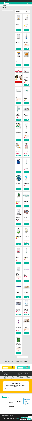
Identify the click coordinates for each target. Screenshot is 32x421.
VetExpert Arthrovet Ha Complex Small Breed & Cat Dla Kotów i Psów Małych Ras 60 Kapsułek (18, 257)
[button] (2, 3)
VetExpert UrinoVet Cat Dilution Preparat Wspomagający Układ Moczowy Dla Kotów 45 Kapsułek (18, 24)
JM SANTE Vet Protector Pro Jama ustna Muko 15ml (26, 201)
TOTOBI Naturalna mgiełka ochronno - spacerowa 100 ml (26, 257)
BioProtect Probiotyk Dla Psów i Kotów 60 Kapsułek (18, 97)
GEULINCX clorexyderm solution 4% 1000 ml (26, 184)
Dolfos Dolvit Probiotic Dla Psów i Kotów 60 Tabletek (18, 115)
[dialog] (16, 417)
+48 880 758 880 (18, 0)
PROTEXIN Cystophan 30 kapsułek (18, 275)
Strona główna (4, 5)
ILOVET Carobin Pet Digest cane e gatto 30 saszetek (26, 218)
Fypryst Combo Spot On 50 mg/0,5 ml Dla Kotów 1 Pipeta (26, 24)
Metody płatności (11, 403)
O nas (17, 398)
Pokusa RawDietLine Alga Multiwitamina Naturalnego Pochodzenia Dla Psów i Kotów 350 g (18, 346)
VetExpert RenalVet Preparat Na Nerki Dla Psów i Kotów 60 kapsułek (18, 42)
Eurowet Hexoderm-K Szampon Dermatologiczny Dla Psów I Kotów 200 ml (18, 327)
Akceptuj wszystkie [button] (25, 417)
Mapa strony (11, 402)
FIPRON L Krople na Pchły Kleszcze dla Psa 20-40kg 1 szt (26, 327)
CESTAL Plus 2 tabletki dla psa (17, 167)
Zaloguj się (28, 0)
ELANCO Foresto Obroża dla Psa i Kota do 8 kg (18, 184)
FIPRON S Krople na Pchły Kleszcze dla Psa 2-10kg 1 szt (26, 293)
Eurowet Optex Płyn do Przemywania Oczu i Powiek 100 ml (26, 42)
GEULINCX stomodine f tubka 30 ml (26, 275)
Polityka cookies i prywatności (11, 399)
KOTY (7, 5)
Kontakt (18, 400)
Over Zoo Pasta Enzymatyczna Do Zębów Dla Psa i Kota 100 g (26, 132)
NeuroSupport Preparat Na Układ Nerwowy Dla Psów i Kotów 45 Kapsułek (26, 310)
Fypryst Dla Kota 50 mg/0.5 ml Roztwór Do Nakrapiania (18, 61)
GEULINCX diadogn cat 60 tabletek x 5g (18, 151)
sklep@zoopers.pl (23, 0)
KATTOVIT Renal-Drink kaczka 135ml (26, 151)
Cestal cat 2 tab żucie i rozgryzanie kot (18, 201)
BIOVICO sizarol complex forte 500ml (18, 236)
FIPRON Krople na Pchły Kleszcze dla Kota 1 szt (26, 115)
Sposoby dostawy (11, 405)
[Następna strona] (27, 357)
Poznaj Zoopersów (11, 406)
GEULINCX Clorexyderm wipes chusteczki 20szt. (18, 310)
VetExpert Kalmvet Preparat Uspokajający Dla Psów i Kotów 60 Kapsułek (18, 218)
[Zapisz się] (26, 389)
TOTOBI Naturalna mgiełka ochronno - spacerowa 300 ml (26, 168)
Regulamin (10, 401)
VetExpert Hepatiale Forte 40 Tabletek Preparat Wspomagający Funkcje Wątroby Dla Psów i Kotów (26, 78)
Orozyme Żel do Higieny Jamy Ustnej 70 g (17, 293)
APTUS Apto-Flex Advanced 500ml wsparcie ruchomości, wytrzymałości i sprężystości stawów (18, 132)
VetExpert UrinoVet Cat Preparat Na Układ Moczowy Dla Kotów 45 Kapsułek (26, 236)
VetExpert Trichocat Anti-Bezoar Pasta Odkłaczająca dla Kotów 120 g (26, 97)
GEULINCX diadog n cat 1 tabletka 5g (26, 60)
